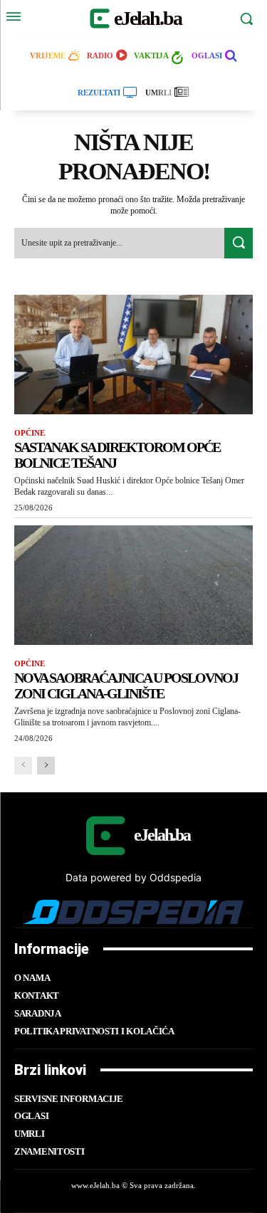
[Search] (238, 243)
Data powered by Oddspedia (133, 877)
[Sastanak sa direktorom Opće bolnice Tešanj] (133, 354)
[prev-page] (23, 765)
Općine (29, 433)
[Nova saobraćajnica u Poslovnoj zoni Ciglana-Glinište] (133, 585)
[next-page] (46, 765)
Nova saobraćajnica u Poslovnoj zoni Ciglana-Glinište (126, 685)
